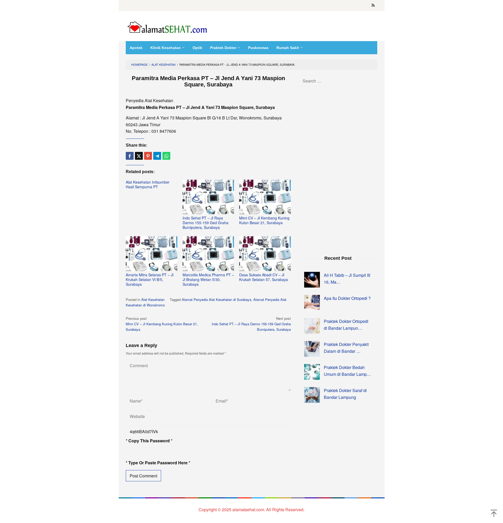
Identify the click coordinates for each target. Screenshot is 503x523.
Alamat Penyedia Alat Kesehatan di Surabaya (216, 299)
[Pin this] (148, 156)
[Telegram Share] (157, 156)
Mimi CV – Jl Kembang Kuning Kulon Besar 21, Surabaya (264, 220)
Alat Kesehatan (153, 299)
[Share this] (130, 156)
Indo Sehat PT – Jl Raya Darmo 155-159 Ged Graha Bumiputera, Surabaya (205, 222)
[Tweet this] (139, 156)
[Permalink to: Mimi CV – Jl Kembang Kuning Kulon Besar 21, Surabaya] (265, 197)
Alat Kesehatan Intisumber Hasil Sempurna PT (148, 184)
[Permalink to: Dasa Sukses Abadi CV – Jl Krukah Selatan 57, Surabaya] (265, 253)
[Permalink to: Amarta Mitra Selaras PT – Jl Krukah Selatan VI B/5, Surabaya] (151, 253)
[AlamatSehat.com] (168, 26)
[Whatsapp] (166, 156)
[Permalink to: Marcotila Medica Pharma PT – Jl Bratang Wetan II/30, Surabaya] (208, 253)
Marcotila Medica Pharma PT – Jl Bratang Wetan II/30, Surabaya (208, 279)
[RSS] (373, 5)
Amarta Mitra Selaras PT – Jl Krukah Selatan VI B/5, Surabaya (149, 279)
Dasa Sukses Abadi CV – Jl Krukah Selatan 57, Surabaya (263, 277)
